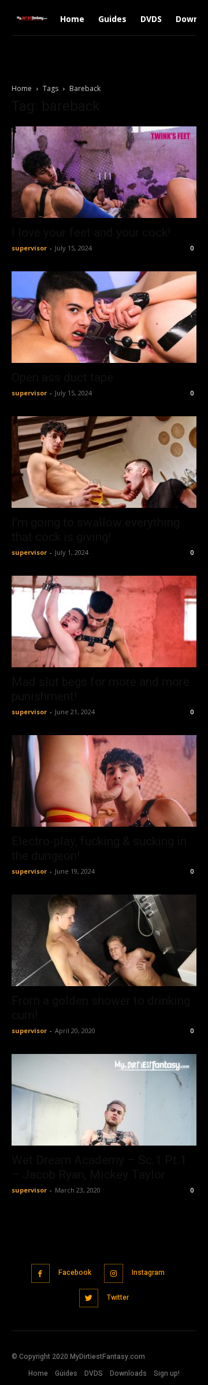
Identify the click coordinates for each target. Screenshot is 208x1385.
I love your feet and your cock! (91, 232)
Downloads (128, 1373)
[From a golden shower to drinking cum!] (104, 940)
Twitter (118, 1297)
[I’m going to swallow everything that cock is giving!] (104, 462)
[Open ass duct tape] (104, 317)
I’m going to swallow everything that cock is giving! (96, 529)
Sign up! (167, 1373)
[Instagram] (113, 1273)
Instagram (148, 1272)
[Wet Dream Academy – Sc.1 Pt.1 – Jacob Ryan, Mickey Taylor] (104, 1100)
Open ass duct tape (62, 377)
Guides (66, 1373)
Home (22, 88)
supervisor (29, 247)
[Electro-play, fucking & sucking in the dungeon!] (104, 781)
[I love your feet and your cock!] (104, 172)
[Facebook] (40, 1273)
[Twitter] (88, 1298)
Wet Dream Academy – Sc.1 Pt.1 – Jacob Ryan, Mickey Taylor (99, 1167)
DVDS (93, 1373)
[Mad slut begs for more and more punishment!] (104, 621)
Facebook (74, 1272)
